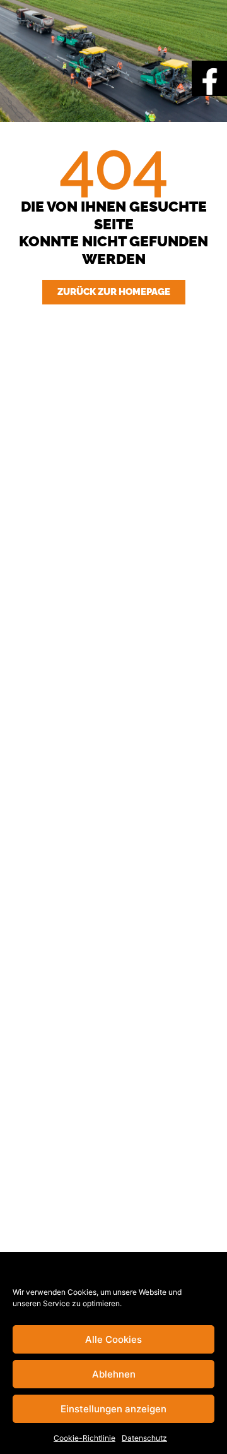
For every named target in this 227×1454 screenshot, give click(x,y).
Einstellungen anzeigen (113, 1409)
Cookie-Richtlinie (84, 1438)
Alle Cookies (113, 1339)
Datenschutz (144, 1438)
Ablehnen (114, 1374)
